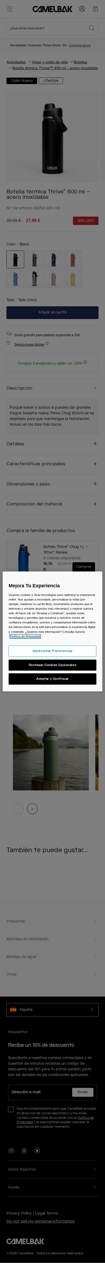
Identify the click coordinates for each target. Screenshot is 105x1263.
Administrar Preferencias (53, 651)
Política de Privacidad (25, 636)
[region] (53, 631)
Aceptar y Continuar (52, 679)
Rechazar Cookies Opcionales (52, 665)
